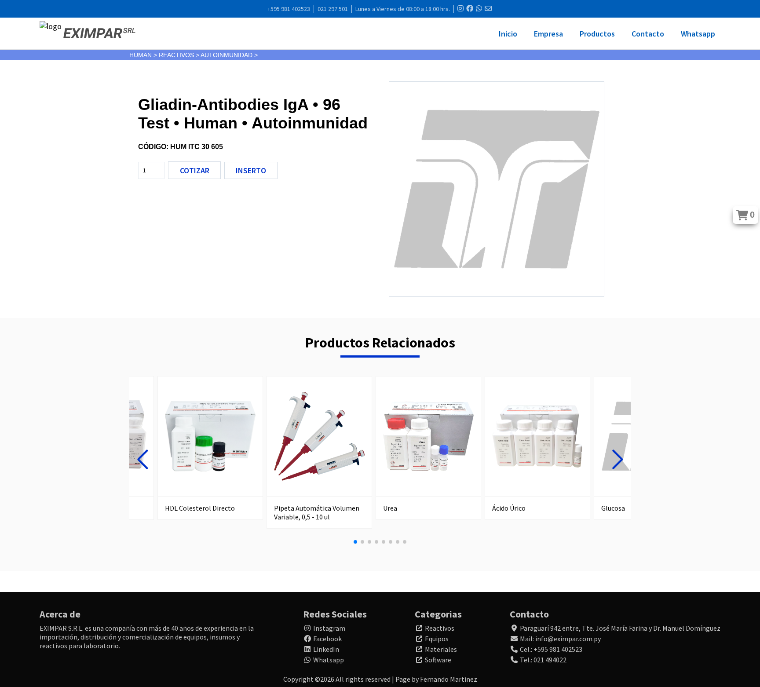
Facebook (327, 638)
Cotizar (194, 170)
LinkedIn (326, 649)
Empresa (548, 34)
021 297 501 (333, 9)
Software (438, 659)
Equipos (437, 638)
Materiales (441, 649)
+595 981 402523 (288, 9)
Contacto (648, 34)
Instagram (329, 628)
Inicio (508, 34)
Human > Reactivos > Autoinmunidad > (193, 54)
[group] (210, 448)
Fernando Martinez (448, 679)
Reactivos (439, 628)
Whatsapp (698, 34)
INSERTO (251, 170)
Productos (597, 34)
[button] (142, 459)
